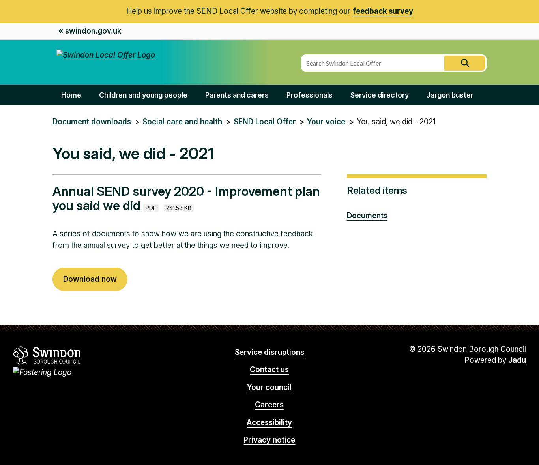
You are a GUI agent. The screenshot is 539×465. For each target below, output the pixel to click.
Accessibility (269, 422)
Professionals (309, 95)
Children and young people (143, 95)
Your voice (326, 121)
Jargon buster (449, 95)
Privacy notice (269, 439)
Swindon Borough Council (47, 355)
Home (71, 95)
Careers (269, 404)
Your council (269, 387)
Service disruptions (269, 352)
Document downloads (91, 121)
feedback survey (382, 11)
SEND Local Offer (265, 121)
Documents (367, 215)
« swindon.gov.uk (89, 31)
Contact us (269, 369)
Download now (90, 279)
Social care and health (182, 121)
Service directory (379, 95)
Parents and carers (237, 95)
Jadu (517, 360)
